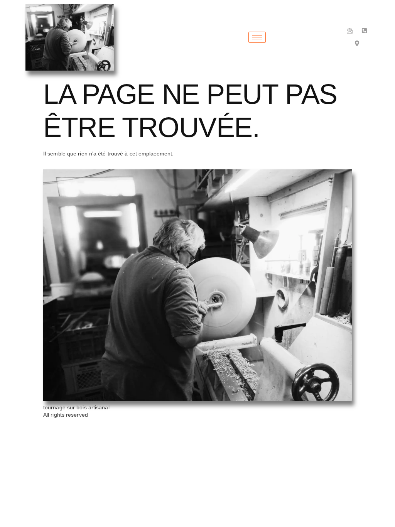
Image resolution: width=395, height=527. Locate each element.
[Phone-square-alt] (364, 30)
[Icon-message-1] (349, 30)
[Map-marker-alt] (357, 43)
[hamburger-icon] (257, 37)
